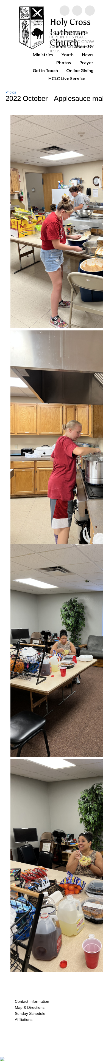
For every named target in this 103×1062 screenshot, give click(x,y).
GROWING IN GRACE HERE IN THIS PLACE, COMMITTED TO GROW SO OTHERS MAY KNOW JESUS (71, 41)
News (87, 54)
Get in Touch (45, 70)
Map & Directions (28, 1007)
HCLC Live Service (66, 78)
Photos (63, 62)
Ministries (43, 54)
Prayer (86, 62)
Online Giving (79, 70)
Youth (68, 54)
